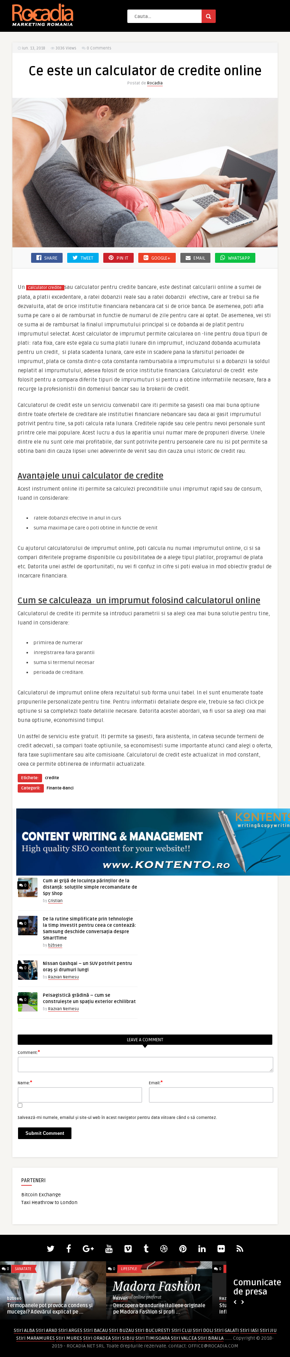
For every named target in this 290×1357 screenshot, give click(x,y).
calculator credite (45, 287)
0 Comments (99, 48)
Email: (156, 1082)
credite (52, 778)
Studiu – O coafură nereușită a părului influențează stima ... (51, 1309)
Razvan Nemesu (63, 977)
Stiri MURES (69, 1338)
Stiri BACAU (95, 1330)
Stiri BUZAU (121, 1330)
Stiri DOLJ (203, 1330)
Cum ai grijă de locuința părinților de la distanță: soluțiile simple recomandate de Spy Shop (90, 887)
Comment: (29, 1052)
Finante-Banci (60, 788)
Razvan (14, 1298)
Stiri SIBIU (123, 1338)
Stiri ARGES (70, 1330)
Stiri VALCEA (184, 1338)
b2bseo (55, 945)
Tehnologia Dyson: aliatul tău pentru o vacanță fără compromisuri (157, 1309)
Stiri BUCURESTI (152, 1330)
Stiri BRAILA (211, 1338)
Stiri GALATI (226, 1330)
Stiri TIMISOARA (152, 1338)
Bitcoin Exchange (41, 1195)
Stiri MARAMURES (35, 1338)
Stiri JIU (268, 1330)
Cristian (55, 901)
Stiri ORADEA (97, 1338)
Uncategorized (29, 1269)
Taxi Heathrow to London (49, 1202)
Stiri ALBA (24, 1330)
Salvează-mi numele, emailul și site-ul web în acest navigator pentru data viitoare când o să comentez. (117, 1117)
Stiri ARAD (46, 1330)
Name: (25, 1082)
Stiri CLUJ (182, 1330)
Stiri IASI (249, 1330)
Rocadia (155, 83)
